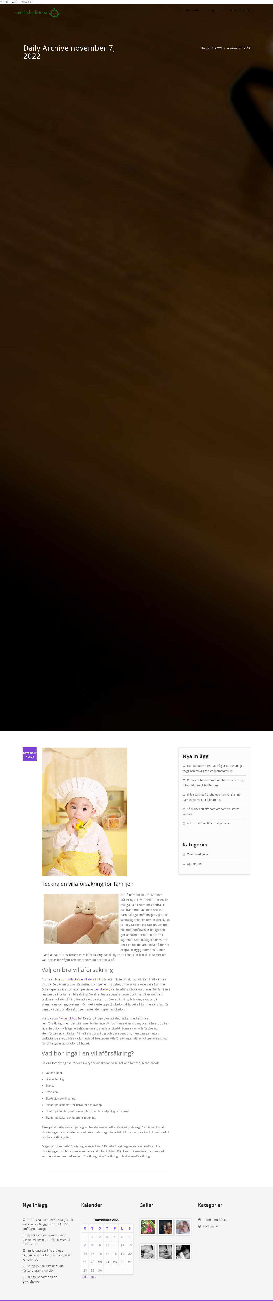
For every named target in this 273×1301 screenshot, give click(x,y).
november (234, 48)
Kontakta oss (240, 10)
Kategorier (214, 10)
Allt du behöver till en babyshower (209, 823)
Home (205, 48)
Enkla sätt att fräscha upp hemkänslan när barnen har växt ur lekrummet (47, 1254)
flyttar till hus (68, 1018)
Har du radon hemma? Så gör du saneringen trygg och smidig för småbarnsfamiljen (48, 1224)
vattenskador (99, 989)
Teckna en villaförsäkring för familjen (88, 883)
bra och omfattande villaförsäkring (79, 979)
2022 (218, 48)
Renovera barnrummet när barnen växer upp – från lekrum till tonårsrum (47, 1239)
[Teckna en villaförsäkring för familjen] (106, 812)
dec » (93, 1277)
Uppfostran (194, 864)
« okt (84, 1277)
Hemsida (192, 10)
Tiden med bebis (197, 854)
